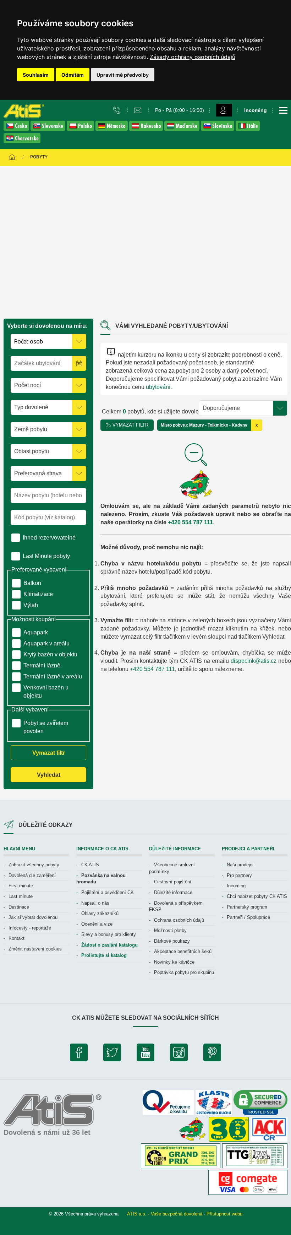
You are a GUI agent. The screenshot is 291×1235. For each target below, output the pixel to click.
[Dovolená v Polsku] (81, 129)
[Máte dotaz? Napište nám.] (138, 109)
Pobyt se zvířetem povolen (45, 727)
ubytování (158, 387)
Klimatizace (38, 594)
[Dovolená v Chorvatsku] (22, 141)
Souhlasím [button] (36, 75)
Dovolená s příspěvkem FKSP (176, 906)
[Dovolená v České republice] (17, 129)
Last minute (21, 896)
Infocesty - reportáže (30, 928)
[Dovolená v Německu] (112, 129)
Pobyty (39, 157)
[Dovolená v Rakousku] (146, 129)
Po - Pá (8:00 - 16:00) (179, 110)
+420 (175, 522)
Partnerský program (247, 907)
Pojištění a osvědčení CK (107, 892)
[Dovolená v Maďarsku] (182, 129)
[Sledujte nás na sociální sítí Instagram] (179, 1054)
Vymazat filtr (48, 753)
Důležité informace (173, 892)
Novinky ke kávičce (174, 962)
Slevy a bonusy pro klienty (108, 934)
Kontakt (16, 938)
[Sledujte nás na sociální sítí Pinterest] (212, 1054)
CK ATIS (90, 864)
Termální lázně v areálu (52, 676)
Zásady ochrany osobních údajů (192, 56)
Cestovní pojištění (172, 881)
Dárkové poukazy (172, 941)
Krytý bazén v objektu (50, 654)
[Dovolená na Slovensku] (49, 129)
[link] (192, 56)
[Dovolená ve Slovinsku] (218, 129)
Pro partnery (239, 875)
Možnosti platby (170, 930)
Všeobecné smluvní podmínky (172, 868)
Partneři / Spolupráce (248, 917)
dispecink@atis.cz (253, 661)
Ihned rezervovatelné (49, 538)
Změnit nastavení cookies (35, 949)
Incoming (236, 885)
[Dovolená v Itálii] (248, 129)
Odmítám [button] (72, 75)
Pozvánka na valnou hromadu (101, 879)
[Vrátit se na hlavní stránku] (12, 157)
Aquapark (35, 632)
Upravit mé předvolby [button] (123, 75)
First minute (21, 885)
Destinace (19, 907)
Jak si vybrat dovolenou (33, 917)
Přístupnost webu (224, 1214)
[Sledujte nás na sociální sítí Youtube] (145, 1054)
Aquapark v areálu (46, 643)
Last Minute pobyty (46, 556)
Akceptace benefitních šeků (183, 951)
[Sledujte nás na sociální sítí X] (112, 1054)
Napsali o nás (95, 903)
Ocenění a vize (96, 924)
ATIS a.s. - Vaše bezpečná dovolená (164, 1214)
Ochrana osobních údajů (179, 920)
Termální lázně (41, 665)
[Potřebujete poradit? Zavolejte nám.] (117, 109)
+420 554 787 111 (152, 669)
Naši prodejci (240, 864)
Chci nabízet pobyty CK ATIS (257, 896)
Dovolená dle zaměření (32, 875)
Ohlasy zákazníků (100, 913)
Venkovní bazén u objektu (45, 691)
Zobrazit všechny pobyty (34, 864)
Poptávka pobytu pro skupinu (184, 972)
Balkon (32, 583)
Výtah (30, 605)
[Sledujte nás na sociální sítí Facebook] (79, 1054)
